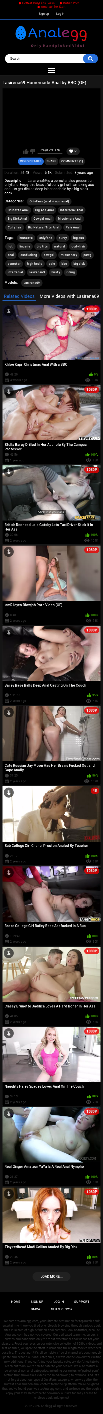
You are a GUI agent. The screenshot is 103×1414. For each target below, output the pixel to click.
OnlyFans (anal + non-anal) (49, 201)
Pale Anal (73, 227)
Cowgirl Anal (43, 218)
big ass (78, 238)
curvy (63, 238)
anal (11, 255)
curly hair (78, 246)
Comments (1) (72, 161)
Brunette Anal (18, 210)
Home (15, 1302)
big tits (42, 246)
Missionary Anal (70, 218)
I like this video (25, 151)
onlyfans (45, 238)
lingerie (25, 246)
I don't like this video (32, 151)
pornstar (14, 264)
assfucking (28, 255)
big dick (79, 264)
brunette (26, 238)
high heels (34, 264)
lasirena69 (37, 272)
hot (10, 246)
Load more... (51, 1276)
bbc (64, 264)
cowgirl (49, 255)
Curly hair (15, 227)
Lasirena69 (32, 283)
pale (52, 264)
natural (59, 246)
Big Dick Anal (17, 218)
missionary (69, 255)
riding (70, 272)
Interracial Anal (71, 210)
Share (51, 161)
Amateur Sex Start (53, 7)
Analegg (46, 1406)
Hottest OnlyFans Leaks (38, 3)
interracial (15, 272)
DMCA (35, 1309)
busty (56, 272)
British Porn (71, 3)
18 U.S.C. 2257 (61, 1309)
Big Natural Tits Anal (43, 227)
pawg (87, 255)
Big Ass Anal (44, 210)
